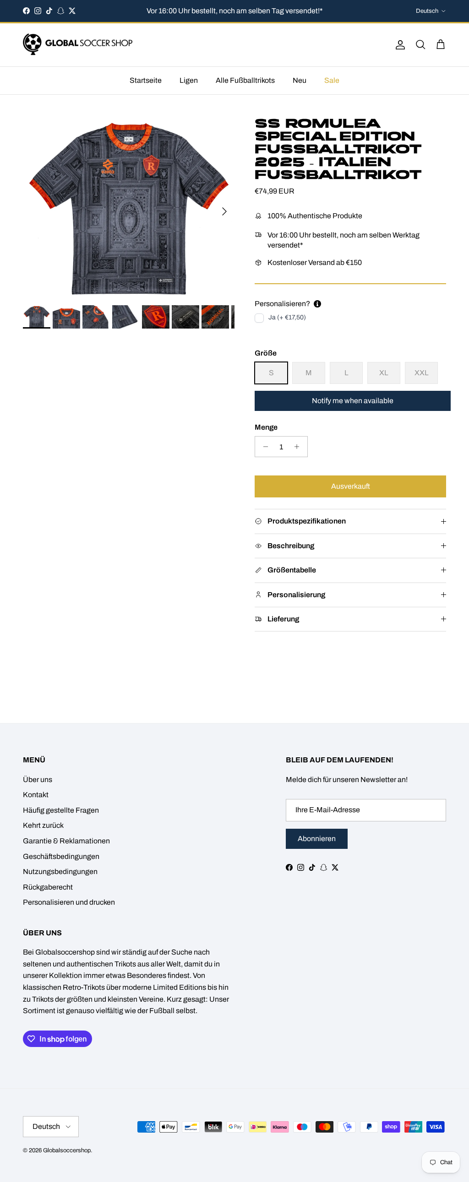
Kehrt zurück (43, 825)
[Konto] (398, 44)
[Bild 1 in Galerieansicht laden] (128, 207)
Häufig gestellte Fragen (61, 810)
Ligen (189, 80)
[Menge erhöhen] (299, 447)
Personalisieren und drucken (69, 902)
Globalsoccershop (67, 1150)
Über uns (37, 779)
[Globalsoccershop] (78, 45)
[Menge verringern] (263, 447)
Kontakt (36, 795)
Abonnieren (317, 838)
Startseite (146, 80)
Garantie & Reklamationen (66, 841)
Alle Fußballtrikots (245, 80)
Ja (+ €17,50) (287, 317)
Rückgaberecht (48, 887)
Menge (266, 427)
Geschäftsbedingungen (61, 856)
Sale (331, 80)
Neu (299, 80)
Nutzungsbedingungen (60, 871)
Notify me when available (352, 401)
